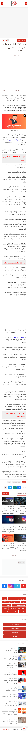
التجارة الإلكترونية (21, 605)
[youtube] (23, 586)
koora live (15, 636)
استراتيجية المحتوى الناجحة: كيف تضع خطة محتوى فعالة (9, 690)
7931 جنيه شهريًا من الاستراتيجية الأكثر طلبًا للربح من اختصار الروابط (10, 721)
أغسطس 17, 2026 (13, 663)
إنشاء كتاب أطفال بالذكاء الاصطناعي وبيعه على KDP (10, 666)
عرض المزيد (5, 493)
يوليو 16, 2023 (14, 656)
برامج (5, 598)
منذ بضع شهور (22, 506)
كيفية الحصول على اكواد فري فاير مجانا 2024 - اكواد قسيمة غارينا (10, 682)
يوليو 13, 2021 (14, 709)
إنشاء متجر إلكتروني (14, 628)
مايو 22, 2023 (14, 687)
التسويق (12, 598)
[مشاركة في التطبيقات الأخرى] (5, 487)
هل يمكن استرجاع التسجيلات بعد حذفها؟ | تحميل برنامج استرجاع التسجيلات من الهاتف (9, 713)
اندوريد (23, 602)
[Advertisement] (14, 23)
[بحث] (2, 3)
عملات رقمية (12, 608)
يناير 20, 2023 (14, 648)
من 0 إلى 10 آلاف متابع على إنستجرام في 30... (20, 528)
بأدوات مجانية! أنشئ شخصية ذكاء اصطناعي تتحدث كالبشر (20, 547)
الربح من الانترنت (21, 598)
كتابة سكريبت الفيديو (18, 337)
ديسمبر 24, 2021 (13, 670)
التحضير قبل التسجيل (15, 140)
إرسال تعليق (21, 562)
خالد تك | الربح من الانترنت (7, 729)
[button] (19, 487)
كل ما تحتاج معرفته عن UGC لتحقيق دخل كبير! (8, 546)
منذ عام (23, 524)
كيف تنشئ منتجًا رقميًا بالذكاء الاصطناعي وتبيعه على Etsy (10, 704)
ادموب (6, 611)
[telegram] (17, 586)
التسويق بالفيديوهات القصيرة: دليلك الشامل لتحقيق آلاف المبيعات (8, 510)
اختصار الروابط (21, 608)
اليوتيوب (5, 608)
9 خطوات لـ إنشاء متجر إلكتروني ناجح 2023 (9, 697)
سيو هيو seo (15, 632)
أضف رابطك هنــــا (15, 625)
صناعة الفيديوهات (21, 40)
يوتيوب (9, 482)
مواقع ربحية (14, 611)
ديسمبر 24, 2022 (13, 694)
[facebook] (4, 586)
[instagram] (11, 586)
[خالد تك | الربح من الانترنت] (14, 3)
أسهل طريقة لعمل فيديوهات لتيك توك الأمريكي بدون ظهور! (8, 529)
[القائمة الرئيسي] (26, 3)
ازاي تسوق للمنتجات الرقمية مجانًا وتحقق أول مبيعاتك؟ (21, 510)
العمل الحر (16, 602)
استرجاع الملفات (7, 602)
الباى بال (23, 611)
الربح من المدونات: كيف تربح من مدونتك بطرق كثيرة (10, 659)
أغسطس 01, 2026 (13, 701)
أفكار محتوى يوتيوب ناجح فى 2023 (10, 651)
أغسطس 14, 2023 (13, 678)
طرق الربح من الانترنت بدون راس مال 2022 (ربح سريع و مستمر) (9, 673)
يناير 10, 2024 (14, 718)
